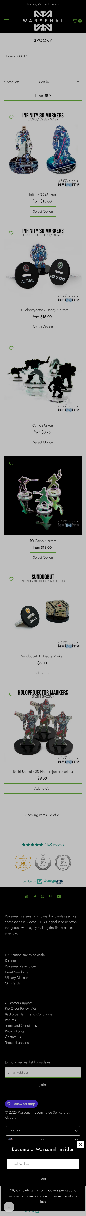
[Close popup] (80, 1144)
